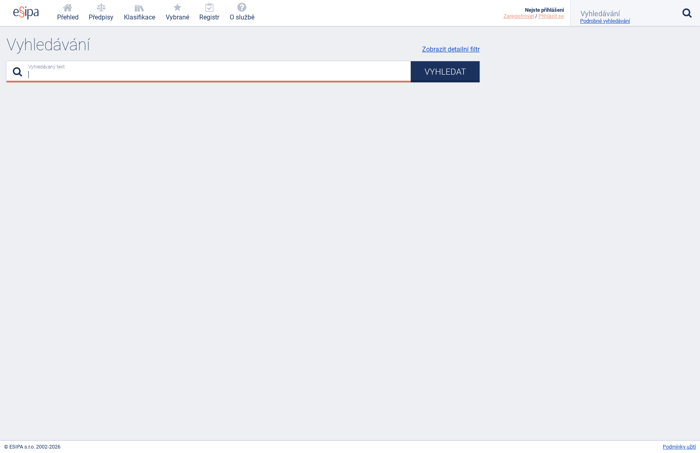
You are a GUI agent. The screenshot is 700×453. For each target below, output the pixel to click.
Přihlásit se (551, 16)
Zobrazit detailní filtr (451, 49)
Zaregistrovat (519, 16)
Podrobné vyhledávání (605, 21)
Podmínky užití (679, 447)
